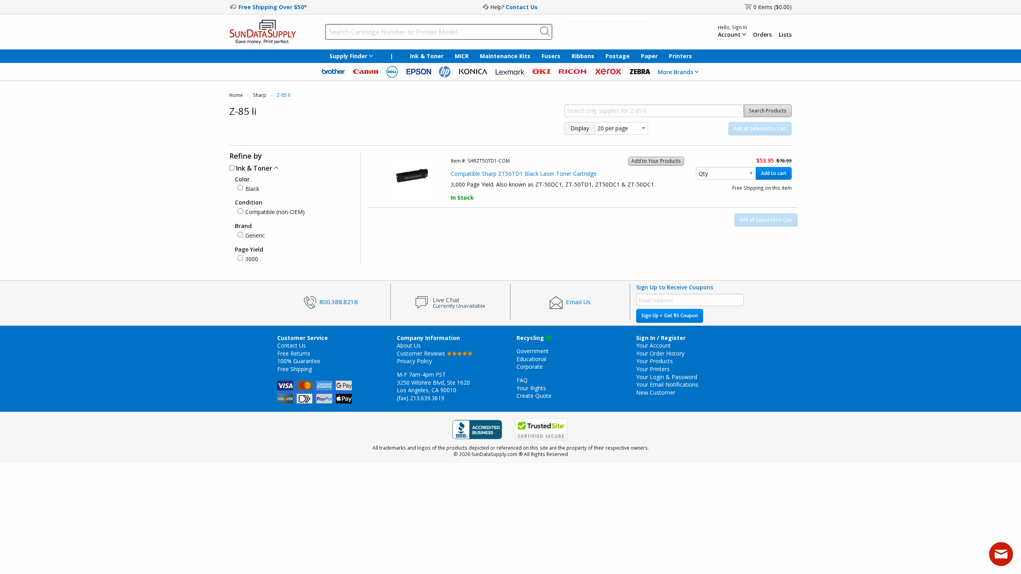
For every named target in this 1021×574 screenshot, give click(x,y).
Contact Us (522, 7)
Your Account (653, 345)
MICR (462, 56)
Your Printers (653, 369)
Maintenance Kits (505, 56)
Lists (785, 34)
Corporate (529, 366)
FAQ (522, 380)
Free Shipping (294, 369)
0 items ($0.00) (772, 7)
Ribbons (583, 56)
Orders (762, 34)
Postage (617, 56)
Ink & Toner (426, 56)
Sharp (259, 95)
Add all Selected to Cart (759, 128)
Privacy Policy (414, 361)
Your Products (654, 361)
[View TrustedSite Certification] (541, 429)
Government (532, 351)
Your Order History (660, 353)
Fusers (551, 56)
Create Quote (534, 395)
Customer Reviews (422, 353)
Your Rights (531, 388)
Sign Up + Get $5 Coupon (669, 315)
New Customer (655, 392)
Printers (680, 56)
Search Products (767, 110)
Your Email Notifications (667, 384)
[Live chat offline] (1001, 554)
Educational (531, 359)
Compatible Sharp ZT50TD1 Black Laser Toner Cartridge (524, 173)
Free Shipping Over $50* (272, 7)
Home (236, 95)
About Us (409, 345)
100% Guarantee (298, 361)
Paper (649, 56)
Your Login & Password (666, 377)
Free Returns (293, 353)
